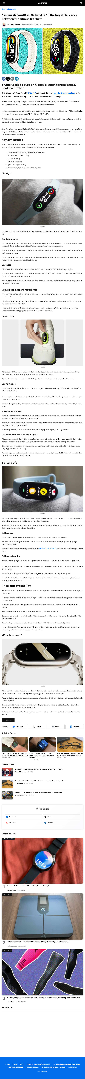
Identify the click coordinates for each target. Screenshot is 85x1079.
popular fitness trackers (64, 93)
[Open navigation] (4, 3)
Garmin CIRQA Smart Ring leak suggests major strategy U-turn (38, 792)
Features (12, 9)
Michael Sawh (11, 890)
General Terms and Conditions (38, 1064)
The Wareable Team (15, 1067)
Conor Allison (15, 24)
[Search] (81, 3)
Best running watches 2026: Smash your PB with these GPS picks (39, 769)
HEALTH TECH (7, 894)
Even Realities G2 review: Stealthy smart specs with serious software (41, 781)
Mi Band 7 (31, 93)
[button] (4, 79)
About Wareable (32, 1067)
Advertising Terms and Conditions (66, 1064)
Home (4, 9)
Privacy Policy (18, 1064)
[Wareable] (42, 3)
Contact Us (72, 1067)
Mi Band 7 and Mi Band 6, (48, 548)
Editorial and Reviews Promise (53, 1067)
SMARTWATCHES (8, 838)
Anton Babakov (12, 1002)
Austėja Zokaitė (12, 946)
